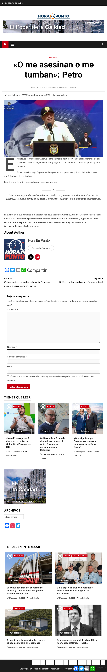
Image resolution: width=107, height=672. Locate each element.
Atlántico (18, 556)
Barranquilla (70, 556)
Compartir (37, 270)
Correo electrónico (17, 356)
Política (53, 57)
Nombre (12, 346)
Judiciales (82, 556)
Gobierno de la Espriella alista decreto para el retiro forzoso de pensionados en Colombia (52, 444)
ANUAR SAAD (11, 455)
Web (9, 366)
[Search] (102, 44)
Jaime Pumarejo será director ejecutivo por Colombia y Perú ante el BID (18, 442)
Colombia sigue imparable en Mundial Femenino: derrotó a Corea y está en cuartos (27, 282)
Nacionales (19, 608)
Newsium (68, 668)
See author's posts (41, 248)
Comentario (13, 309)
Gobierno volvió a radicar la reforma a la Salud (81, 280)
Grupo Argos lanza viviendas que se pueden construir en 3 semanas (26, 641)
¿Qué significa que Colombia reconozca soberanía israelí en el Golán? (85, 442)
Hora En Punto (13, 95)
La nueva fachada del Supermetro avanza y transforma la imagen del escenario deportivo (25, 590)
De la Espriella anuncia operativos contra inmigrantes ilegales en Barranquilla (75, 590)
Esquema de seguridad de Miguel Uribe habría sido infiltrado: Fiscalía (77, 641)
